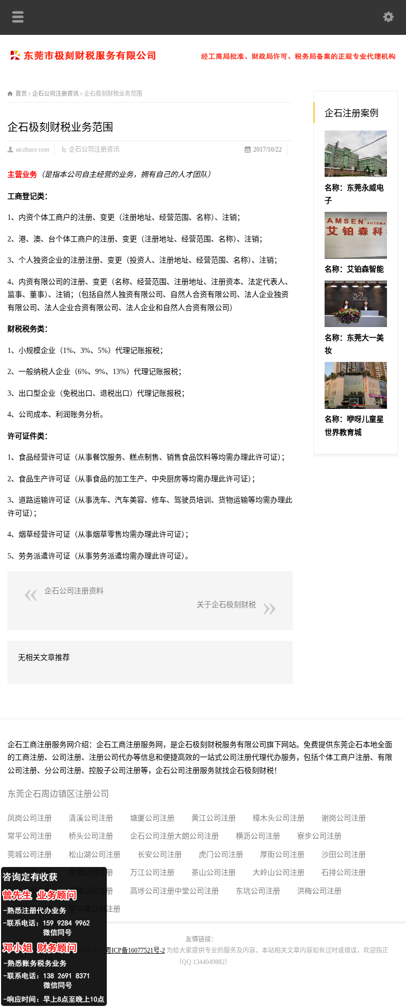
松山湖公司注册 (95, 855)
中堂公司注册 (196, 891)
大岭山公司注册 (278, 873)
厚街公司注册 (282, 855)
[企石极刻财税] (203, 57)
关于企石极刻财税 (226, 605)
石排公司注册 (343, 873)
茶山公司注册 (213, 873)
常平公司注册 (29, 836)
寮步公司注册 (319, 836)
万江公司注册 (152, 873)
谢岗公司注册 (343, 818)
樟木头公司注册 (278, 818)
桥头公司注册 (91, 836)
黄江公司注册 (213, 818)
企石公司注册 (152, 836)
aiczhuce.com (32, 149)
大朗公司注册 (196, 836)
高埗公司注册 (152, 891)
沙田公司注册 (343, 855)
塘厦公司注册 (152, 818)
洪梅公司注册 (319, 891)
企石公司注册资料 (74, 591)
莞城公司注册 (29, 855)
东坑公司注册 (258, 891)
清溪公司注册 (91, 818)
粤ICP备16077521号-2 (135, 950)
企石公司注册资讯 (94, 149)
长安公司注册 (159, 855)
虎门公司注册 (221, 855)
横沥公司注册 (258, 836)
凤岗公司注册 (29, 818)
